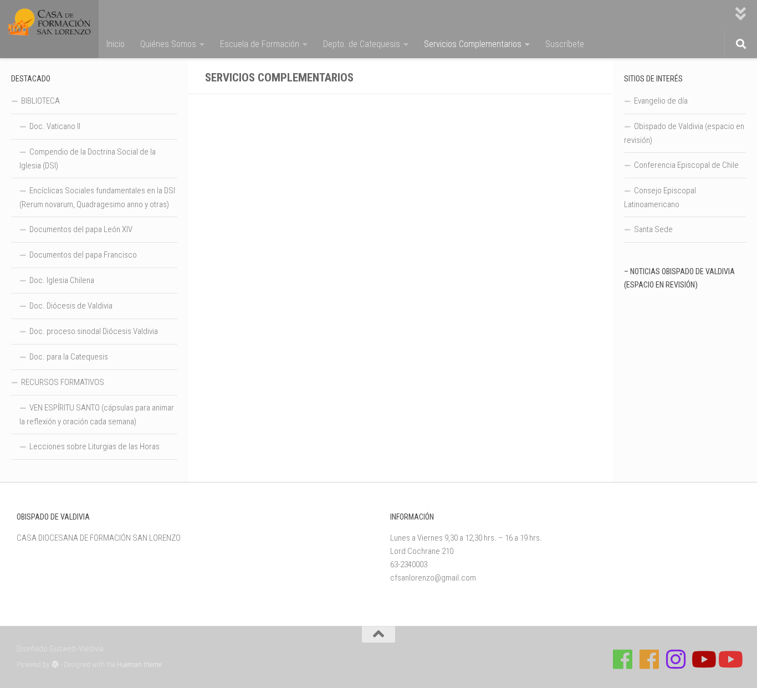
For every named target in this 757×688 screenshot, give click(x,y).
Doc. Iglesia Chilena (61, 280)
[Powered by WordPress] (55, 664)
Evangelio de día (661, 101)
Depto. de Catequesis (361, 44)
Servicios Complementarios (472, 44)
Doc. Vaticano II (54, 126)
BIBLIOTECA (40, 101)
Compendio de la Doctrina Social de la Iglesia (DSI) (87, 159)
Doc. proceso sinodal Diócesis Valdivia (93, 331)
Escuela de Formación (259, 44)
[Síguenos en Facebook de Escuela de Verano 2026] (649, 659)
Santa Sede (653, 229)
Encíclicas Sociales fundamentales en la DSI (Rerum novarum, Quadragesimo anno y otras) (97, 197)
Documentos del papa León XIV (80, 229)
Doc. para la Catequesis (68, 357)
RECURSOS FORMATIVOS (62, 382)
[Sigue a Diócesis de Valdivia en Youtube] (729, 659)
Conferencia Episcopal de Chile (686, 165)
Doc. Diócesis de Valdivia (70, 306)
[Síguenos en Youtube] (703, 659)
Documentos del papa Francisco (83, 255)
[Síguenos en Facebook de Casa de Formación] (623, 659)
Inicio (115, 44)
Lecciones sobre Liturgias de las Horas (94, 446)
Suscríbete (564, 44)
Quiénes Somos (168, 44)
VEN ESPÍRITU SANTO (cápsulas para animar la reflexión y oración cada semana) (96, 415)
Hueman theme (139, 664)
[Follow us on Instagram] (676, 659)
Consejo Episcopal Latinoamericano (660, 197)
